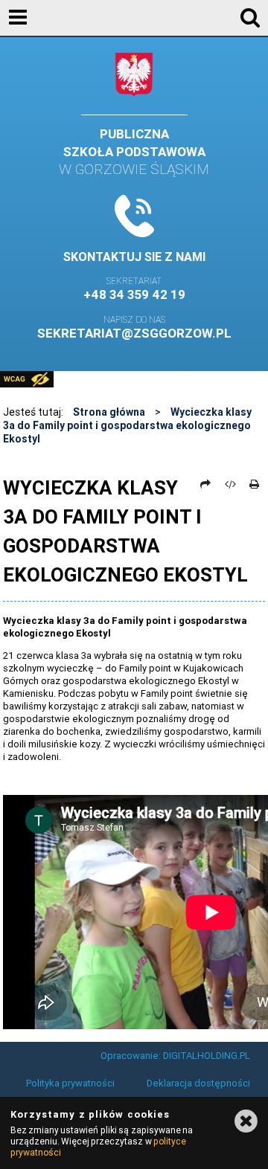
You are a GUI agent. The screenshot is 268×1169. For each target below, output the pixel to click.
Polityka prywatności (70, 1083)
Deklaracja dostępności (198, 1083)
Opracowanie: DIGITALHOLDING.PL (175, 1055)
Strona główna (109, 412)
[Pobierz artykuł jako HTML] (230, 484)
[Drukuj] (254, 484)
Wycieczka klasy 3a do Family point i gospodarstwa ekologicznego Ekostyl (127, 425)
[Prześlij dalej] (206, 484)
